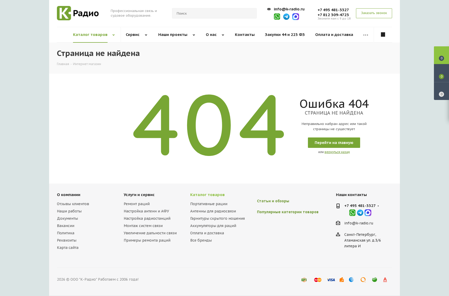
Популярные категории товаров (288, 212)
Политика (65, 233)
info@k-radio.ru (289, 9)
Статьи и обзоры (273, 201)
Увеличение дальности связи (150, 233)
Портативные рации (208, 203)
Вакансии (65, 225)
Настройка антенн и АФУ (146, 211)
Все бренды (201, 240)
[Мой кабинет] (383, 34)
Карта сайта (67, 247)
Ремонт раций (137, 203)
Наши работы (69, 211)
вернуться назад (337, 152)
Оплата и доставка (207, 233)
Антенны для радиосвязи (213, 211)
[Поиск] (250, 13)
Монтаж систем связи (143, 225)
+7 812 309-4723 (333, 15)
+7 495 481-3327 (333, 9)
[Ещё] (365, 34)
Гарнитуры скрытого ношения (217, 218)
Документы (67, 218)
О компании (68, 194)
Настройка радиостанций (147, 218)
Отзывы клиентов (73, 203)
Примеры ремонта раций (147, 240)
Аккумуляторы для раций (213, 225)
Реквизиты (66, 240)
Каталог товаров (207, 194)
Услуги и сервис (139, 194)
